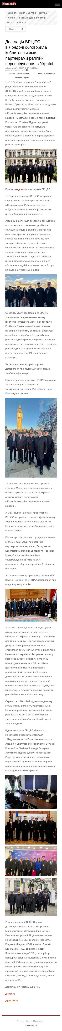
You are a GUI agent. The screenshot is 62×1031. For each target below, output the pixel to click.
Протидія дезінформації (32, 17)
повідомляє (20, 189)
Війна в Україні (27, 13)
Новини (11, 17)
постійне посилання (46, 74)
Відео (10, 22)
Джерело (10, 993)
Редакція (21, 22)
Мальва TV (32, 1025)
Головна (11, 13)
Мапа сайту (38, 1021)
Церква (43, 13)
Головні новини (22, 74)
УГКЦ (25, 70)
